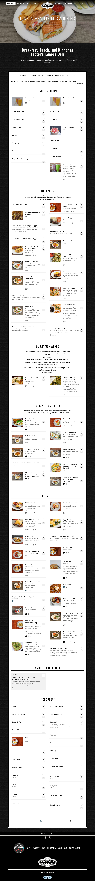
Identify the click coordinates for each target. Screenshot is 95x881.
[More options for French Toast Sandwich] (43, 565)
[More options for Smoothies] (81, 165)
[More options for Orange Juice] (43, 98)
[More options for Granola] (43, 608)
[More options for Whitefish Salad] (81, 796)
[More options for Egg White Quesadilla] (81, 255)
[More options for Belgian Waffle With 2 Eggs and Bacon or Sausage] (43, 597)
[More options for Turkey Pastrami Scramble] (43, 277)
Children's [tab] (70, 75)
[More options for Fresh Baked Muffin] (81, 715)
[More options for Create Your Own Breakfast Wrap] (81, 378)
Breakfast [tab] (24, 75)
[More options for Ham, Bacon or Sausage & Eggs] (43, 226)
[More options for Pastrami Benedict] (43, 520)
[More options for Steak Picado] (81, 272)
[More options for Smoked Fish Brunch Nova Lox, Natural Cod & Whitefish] (43, 675)
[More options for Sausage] (81, 751)
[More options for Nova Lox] (43, 775)
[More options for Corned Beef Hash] (43, 730)
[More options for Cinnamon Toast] (43, 715)
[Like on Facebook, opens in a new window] (45, 838)
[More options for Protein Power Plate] (81, 614)
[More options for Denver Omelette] (81, 419)
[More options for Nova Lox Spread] (81, 767)
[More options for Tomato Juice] (43, 128)
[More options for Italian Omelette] (81, 433)
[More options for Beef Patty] (43, 760)
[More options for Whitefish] (43, 795)
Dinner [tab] (40, 75)
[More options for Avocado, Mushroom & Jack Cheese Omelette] (43, 473)
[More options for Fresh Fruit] (81, 149)
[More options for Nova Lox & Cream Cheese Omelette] (43, 463)
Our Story (29, 3)
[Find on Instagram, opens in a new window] (50, 838)
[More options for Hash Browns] (81, 805)
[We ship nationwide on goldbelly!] (19, 848)
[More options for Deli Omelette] (43, 436)
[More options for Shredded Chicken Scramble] (43, 327)
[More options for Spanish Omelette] (43, 450)
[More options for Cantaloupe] (81, 141)
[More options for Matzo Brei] (43, 537)
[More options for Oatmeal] (81, 722)
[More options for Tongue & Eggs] (81, 241)
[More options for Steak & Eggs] (81, 218)
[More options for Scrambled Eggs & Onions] (81, 205)
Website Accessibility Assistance (47, 872)
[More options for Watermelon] (43, 143)
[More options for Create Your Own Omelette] (43, 378)
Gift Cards (37, 3)
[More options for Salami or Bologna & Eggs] (43, 213)
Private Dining (58, 3)
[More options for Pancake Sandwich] (43, 582)
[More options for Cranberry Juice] (43, 112)
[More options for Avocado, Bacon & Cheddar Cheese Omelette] (81, 465)
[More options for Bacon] (43, 752)
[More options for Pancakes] (81, 561)
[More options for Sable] (43, 785)
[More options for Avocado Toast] (43, 643)
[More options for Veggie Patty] (43, 768)
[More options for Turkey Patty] (81, 759)
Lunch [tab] (33, 75)
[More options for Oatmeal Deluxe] (81, 598)
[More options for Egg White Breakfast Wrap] (43, 621)
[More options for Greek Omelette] (81, 450)
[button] (11, 3)
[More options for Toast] (43, 707)
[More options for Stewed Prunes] (81, 157)
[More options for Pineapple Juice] (43, 120)
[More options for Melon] (43, 136)
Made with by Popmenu (27, 834)
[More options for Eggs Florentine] (81, 520)
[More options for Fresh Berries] (43, 151)
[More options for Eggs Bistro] (43, 307)
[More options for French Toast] (81, 548)
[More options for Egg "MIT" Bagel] (81, 289)
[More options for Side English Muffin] (81, 707)
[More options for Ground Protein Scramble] (81, 329)
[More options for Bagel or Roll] (43, 722)
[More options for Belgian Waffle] (81, 585)
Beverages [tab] (59, 75)
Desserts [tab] (49, 75)
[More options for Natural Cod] (81, 777)
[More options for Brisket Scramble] (43, 262)
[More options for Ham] (81, 743)
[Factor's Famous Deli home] (47, 5)
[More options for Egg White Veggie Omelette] (43, 419)
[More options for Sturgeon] (81, 786)
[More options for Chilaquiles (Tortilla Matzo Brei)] (81, 537)
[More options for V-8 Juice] (81, 120)
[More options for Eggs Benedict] (43, 503)
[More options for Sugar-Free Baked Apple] (43, 159)
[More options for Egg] (43, 738)
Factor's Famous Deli (47, 862)
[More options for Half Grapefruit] (81, 128)
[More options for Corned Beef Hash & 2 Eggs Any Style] (43, 552)
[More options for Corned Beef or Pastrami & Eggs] (43, 239)
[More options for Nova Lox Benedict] (81, 503)
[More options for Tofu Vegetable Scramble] (81, 632)
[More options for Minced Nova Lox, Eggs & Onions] (43, 247)
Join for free (79, 84)
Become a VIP (68, 3)
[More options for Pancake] (81, 735)
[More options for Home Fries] (43, 804)
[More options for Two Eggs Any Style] (43, 205)
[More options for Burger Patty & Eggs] (81, 232)
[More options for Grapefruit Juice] (81, 98)
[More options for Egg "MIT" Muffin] (43, 296)
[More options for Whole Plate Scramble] (81, 649)
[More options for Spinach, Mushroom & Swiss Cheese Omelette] (81, 478)
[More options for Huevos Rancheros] (81, 305)
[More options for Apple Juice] (81, 112)
